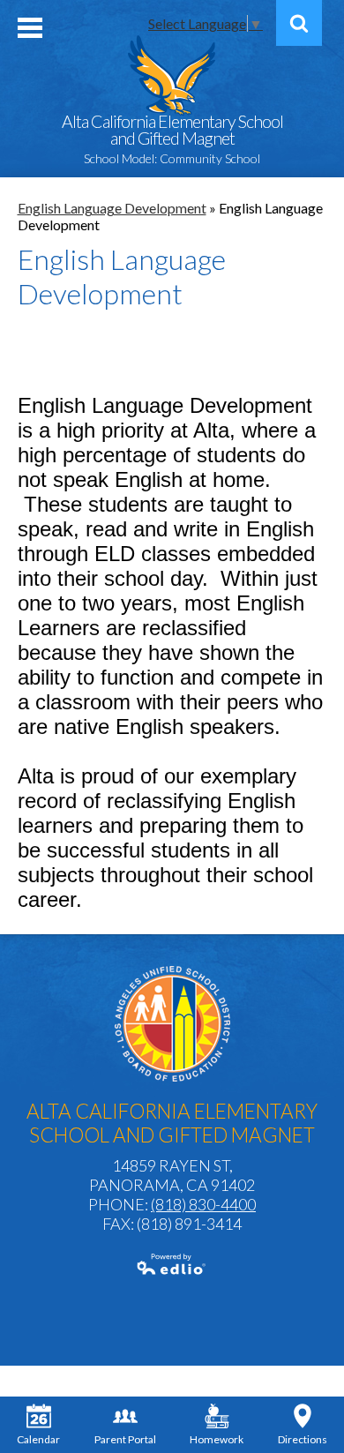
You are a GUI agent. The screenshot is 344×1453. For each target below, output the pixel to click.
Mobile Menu (30, 28)
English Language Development (112, 207)
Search (299, 23)
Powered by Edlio (172, 1264)
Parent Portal (125, 1439)
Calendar (38, 1439)
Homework (216, 1439)
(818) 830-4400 (203, 1204)
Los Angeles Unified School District (172, 1024)
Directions (302, 1439)
